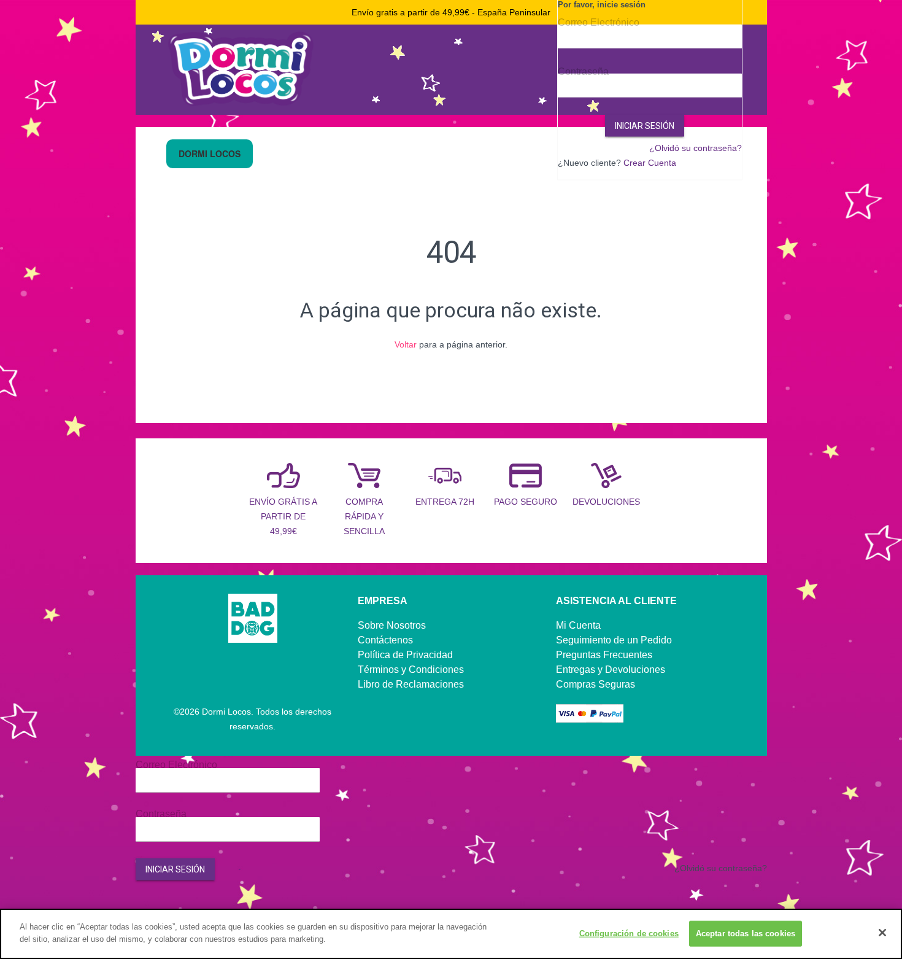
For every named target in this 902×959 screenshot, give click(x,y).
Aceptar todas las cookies (745, 933)
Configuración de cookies (629, 933)
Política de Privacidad (405, 655)
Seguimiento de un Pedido (614, 640)
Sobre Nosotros (392, 625)
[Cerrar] (882, 932)
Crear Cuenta (649, 163)
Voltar (406, 344)
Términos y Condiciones (411, 669)
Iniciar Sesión (644, 126)
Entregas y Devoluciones (610, 669)
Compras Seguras (595, 684)
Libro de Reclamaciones (411, 684)
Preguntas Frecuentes (604, 655)
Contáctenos (385, 640)
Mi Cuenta (578, 625)
